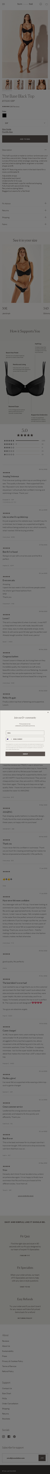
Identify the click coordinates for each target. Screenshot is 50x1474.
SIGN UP (25, 754)
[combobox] (9, 739)
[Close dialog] (48, 712)
